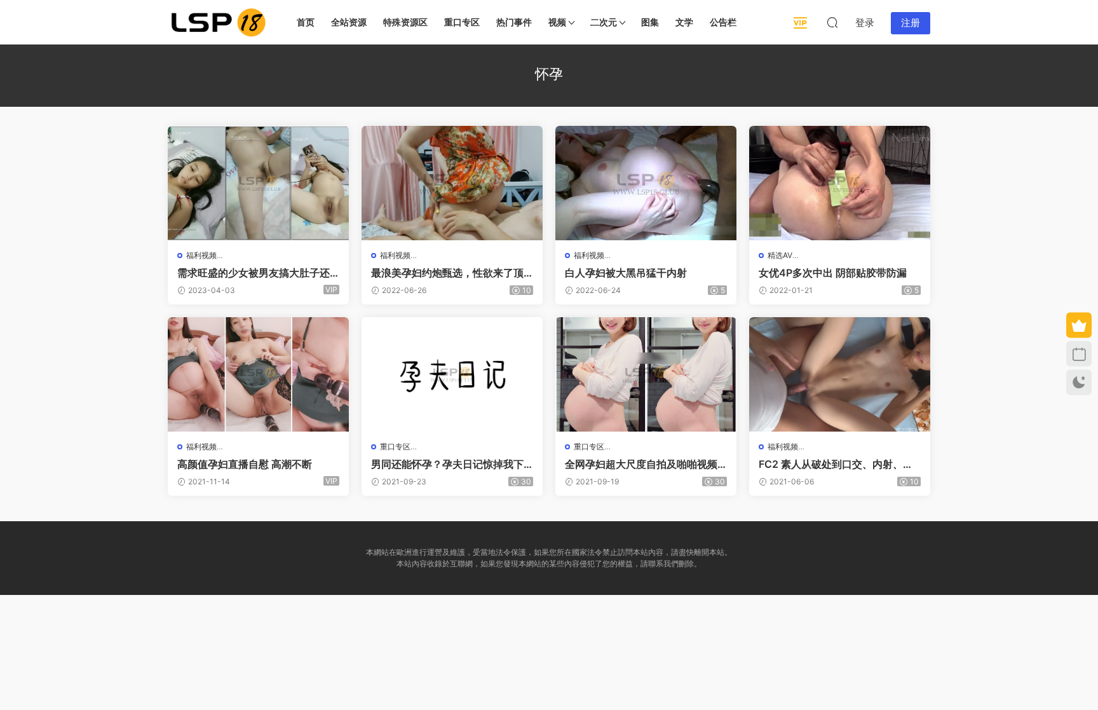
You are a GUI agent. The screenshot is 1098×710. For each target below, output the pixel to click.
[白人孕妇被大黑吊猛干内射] (645, 183)
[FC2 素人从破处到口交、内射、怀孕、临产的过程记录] (839, 374)
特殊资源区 (405, 22)
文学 (684, 22)
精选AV (780, 255)
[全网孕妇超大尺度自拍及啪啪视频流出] (645, 374)
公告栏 (723, 22)
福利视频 (201, 255)
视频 (557, 22)
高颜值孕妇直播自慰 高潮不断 (244, 464)
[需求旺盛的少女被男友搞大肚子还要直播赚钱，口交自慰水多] (258, 183)
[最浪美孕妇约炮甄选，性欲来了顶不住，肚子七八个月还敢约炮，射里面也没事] (452, 183)
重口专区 (462, 22)
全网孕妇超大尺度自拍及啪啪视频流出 (641, 464)
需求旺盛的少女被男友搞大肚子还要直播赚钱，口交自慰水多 (253, 272)
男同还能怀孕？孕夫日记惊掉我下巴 (447, 464)
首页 (306, 22)
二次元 (603, 22)
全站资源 (349, 22)
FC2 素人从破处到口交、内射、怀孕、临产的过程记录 (836, 464)
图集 (650, 22)
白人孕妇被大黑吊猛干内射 (626, 272)
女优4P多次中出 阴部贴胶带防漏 (833, 272)
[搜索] (832, 22)
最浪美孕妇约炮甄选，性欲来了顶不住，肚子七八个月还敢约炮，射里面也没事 (447, 272)
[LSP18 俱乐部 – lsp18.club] (218, 22)
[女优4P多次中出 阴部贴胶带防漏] (839, 183)
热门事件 (514, 22)
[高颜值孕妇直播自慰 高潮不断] (258, 374)
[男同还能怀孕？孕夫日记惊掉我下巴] (452, 374)
